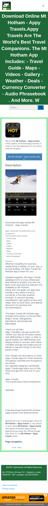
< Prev (13, 447)
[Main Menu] (43, 5)
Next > (19, 447)
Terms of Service (9, 485)
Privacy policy (8, 488)
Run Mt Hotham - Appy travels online (24, 158)
